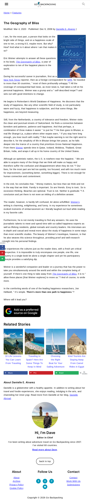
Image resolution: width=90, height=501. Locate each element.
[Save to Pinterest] (2, 253)
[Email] (45, 486)
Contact (73, 477)
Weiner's (75, 202)
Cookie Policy (16, 488)
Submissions (73, 484)
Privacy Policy (16, 484)
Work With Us (73, 481)
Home (7, 13)
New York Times (12, 80)
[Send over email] (2, 258)
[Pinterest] (51, 481)
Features (16, 13)
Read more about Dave (44, 449)
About (17, 477)
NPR (69, 80)
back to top (45, 461)
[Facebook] (38, 481)
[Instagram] (45, 481)
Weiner (19, 147)
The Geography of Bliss (28, 62)
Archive (16, 481)
